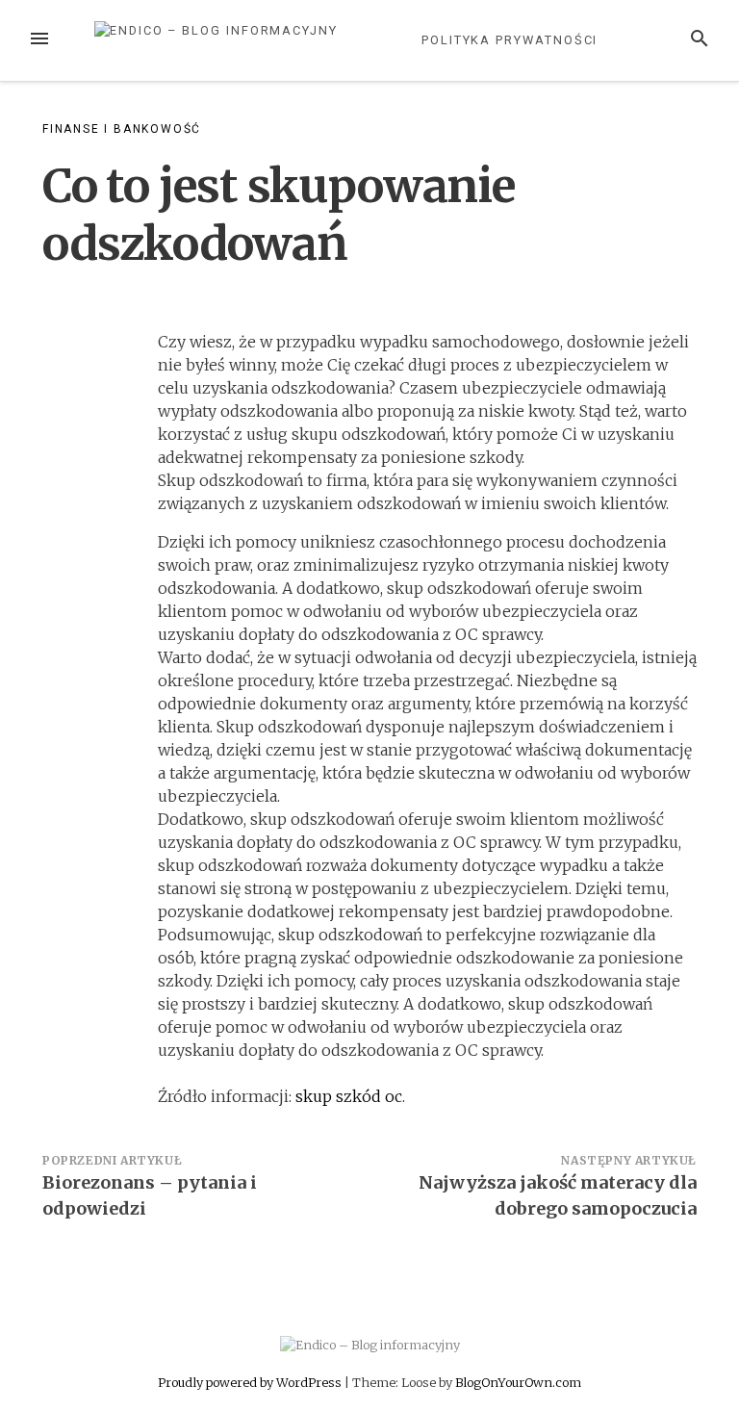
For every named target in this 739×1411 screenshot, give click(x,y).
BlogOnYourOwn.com (518, 1382)
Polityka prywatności (509, 40)
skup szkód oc (348, 1096)
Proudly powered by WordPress (251, 1382)
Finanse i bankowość (121, 129)
